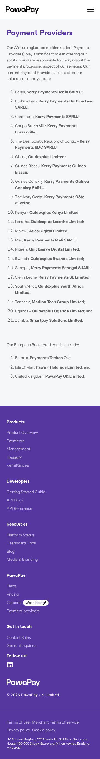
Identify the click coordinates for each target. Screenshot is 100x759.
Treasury (14, 457)
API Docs (15, 500)
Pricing (13, 594)
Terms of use (18, 722)
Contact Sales (19, 637)
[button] (90, 9)
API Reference (19, 508)
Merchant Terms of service (55, 722)
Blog (10, 551)
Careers (14, 602)
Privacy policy (18, 729)
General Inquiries (21, 645)
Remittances (18, 465)
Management (18, 448)
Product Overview (22, 432)
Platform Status (20, 534)
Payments (15, 440)
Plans (11, 585)
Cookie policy (43, 729)
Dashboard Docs (21, 543)
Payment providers (23, 610)
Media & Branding (22, 559)
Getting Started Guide (26, 491)
